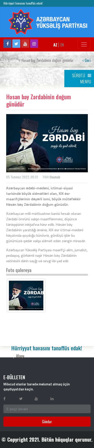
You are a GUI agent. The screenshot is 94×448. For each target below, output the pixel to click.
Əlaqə (20, 356)
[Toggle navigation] (84, 44)
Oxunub (55, 176)
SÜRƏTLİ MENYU (81, 78)
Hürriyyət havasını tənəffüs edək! (23, 3)
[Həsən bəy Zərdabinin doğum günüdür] (26, 295)
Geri (87, 60)
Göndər (47, 421)
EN (62, 45)
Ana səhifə (10, 60)
